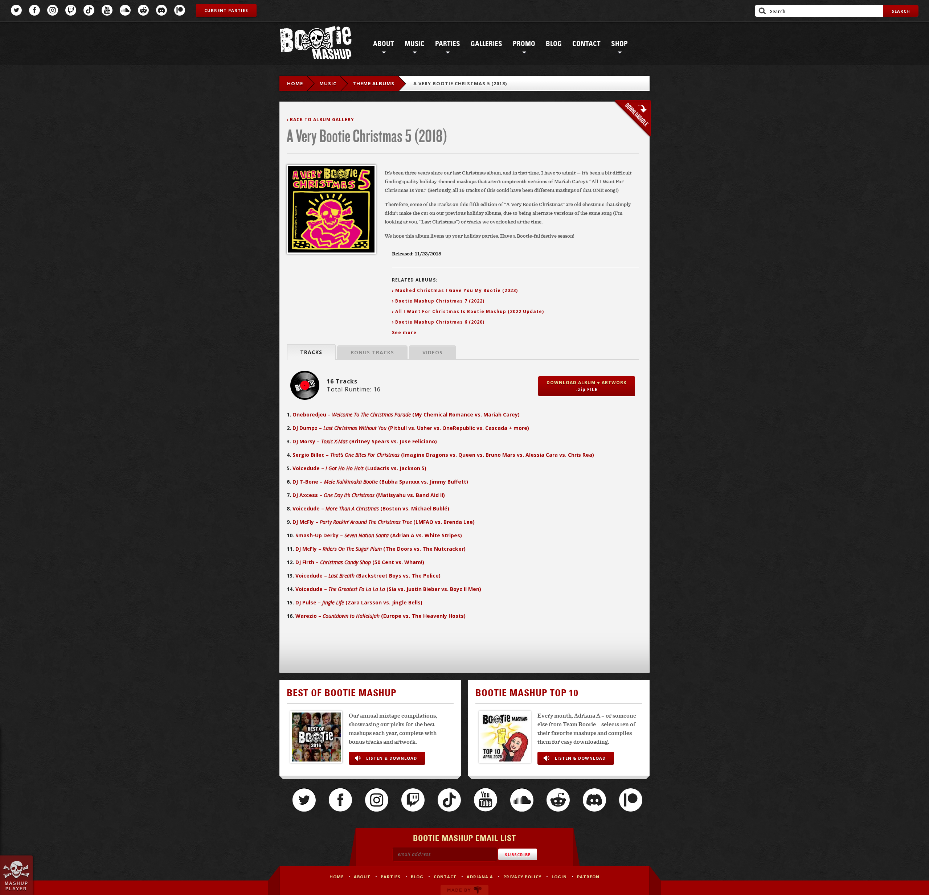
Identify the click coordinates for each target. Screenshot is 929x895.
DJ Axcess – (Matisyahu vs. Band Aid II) (368, 495)
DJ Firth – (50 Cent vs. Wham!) (359, 562)
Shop (619, 44)
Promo (524, 44)
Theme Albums (373, 83)
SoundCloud (125, 10)
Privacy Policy (522, 876)
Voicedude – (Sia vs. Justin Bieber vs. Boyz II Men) (388, 589)
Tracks (311, 352)
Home (295, 83)
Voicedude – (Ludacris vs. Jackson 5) (359, 468)
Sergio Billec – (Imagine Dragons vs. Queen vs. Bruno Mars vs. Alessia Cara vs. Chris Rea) (443, 454)
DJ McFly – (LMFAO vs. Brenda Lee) (383, 521)
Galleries (486, 44)
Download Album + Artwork (587, 386)
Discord (161, 10)
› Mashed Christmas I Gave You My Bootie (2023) (455, 290)
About (383, 44)
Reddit (143, 10)
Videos (432, 352)
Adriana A (480, 876)
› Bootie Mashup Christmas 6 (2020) (438, 322)
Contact (586, 44)
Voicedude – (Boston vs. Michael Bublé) (370, 508)
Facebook (34, 10)
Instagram (52, 10)
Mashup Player (16, 886)
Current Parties (226, 10)
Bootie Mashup (315, 44)
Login (559, 876)
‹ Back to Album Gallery (320, 119)
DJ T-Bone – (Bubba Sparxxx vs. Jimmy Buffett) (380, 481)
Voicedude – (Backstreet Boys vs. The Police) (368, 575)
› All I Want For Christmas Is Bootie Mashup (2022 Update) (468, 311)
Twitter (16, 10)
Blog (554, 44)
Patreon (179, 10)
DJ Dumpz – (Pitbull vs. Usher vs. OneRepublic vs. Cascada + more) (410, 427)
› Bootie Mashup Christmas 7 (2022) (438, 301)
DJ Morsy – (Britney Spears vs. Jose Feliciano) (364, 441)
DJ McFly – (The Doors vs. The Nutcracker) (380, 548)
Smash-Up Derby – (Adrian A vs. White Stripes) (378, 535)
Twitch (70, 10)
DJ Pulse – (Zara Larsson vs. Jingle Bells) (358, 602)
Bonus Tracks (372, 352)
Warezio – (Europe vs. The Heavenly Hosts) (380, 615)
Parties (447, 44)
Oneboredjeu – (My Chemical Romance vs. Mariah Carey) (406, 414)
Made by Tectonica (464, 890)
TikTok (88, 10)
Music (415, 44)
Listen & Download (391, 758)
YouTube (107, 10)
